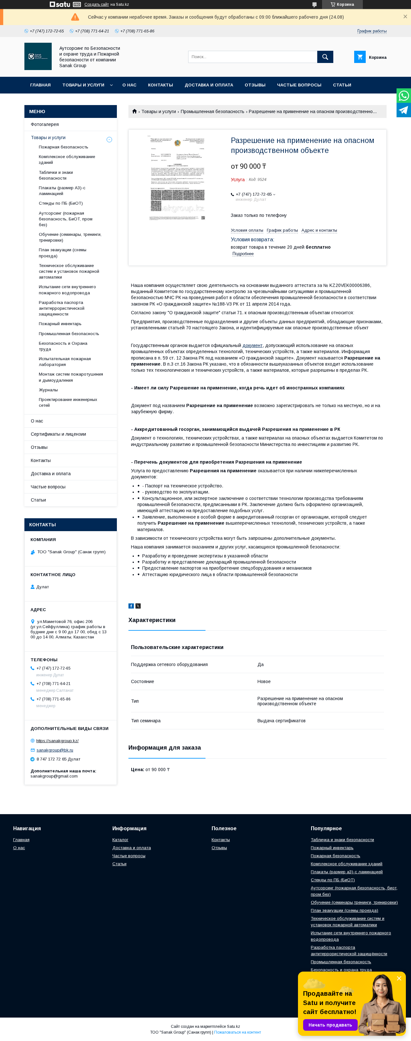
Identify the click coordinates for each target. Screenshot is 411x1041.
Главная (40, 85)
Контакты (160, 85)
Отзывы (255, 85)
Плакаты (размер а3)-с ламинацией (347, 871)
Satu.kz (233, 1026)
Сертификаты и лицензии (58, 434)
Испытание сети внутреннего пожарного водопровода (67, 289)
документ (252, 345)
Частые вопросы (299, 85)
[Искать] (325, 57)
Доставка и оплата (209, 85)
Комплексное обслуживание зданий (67, 159)
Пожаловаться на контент (237, 1032)
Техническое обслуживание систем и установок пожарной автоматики (69, 271)
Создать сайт (96, 4)
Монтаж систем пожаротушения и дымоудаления (71, 377)
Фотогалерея (45, 124)
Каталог (120, 839)
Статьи (342, 85)
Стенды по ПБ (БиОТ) (61, 203)
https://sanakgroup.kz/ (57, 740)
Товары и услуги (83, 85)
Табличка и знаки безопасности (342, 839)
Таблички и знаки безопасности (56, 175)
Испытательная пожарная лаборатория (65, 361)
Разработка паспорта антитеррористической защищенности (61, 308)
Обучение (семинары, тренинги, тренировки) (70, 237)
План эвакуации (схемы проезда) (62, 252)
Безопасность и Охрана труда (63, 346)
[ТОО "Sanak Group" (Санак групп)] (38, 68)
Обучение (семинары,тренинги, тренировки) (354, 902)
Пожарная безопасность (63, 147)
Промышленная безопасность (212, 111)
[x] (138, 606)
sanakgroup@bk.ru (55, 750)
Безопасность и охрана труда (341, 969)
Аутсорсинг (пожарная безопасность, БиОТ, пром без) (65, 219)
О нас (129, 85)
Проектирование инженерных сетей (68, 402)
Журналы (48, 389)
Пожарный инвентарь (60, 323)
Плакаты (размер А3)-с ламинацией (62, 190)
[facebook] (131, 606)
